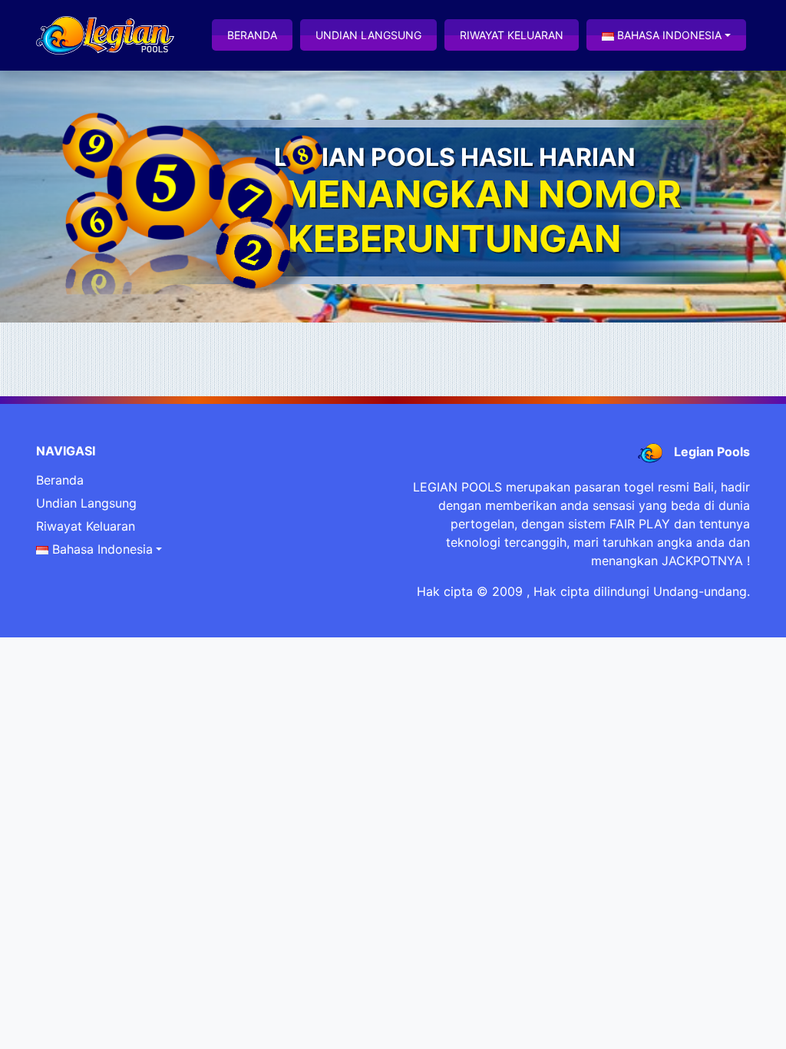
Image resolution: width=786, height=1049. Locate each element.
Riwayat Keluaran (511, 34)
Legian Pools (712, 451)
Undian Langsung (368, 34)
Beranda (252, 34)
